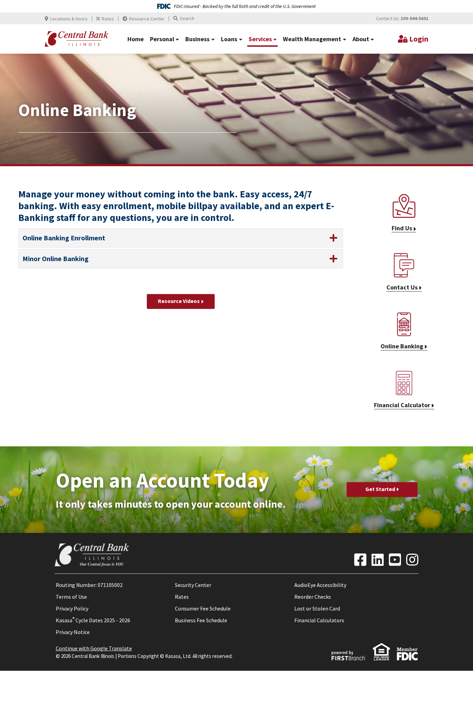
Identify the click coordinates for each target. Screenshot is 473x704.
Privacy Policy (72, 608)
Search (187, 18)
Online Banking (402, 346)
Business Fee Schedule (201, 620)
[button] (180, 238)
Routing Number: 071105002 (89, 584)
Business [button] (197, 39)
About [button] (360, 39)
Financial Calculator (402, 405)
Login (418, 39)
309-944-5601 (414, 18)
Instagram (412, 560)
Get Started (380, 488)
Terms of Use (71, 596)
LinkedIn (378, 560)
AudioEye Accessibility (320, 584)
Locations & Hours (69, 18)
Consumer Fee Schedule (203, 608)
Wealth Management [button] (312, 39)
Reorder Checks (312, 596)
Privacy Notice (73, 632)
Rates (108, 18)
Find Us (402, 228)
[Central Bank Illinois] (77, 38)
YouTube (395, 560)
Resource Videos (179, 300)
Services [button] (260, 39)
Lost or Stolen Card (317, 608)
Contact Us (402, 287)
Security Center (193, 584)
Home (135, 39)
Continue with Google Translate (94, 648)
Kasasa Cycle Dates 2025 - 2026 (93, 620)
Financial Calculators (319, 620)
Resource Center (146, 18)
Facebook (360, 560)
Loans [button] (229, 39)
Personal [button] (162, 39)
